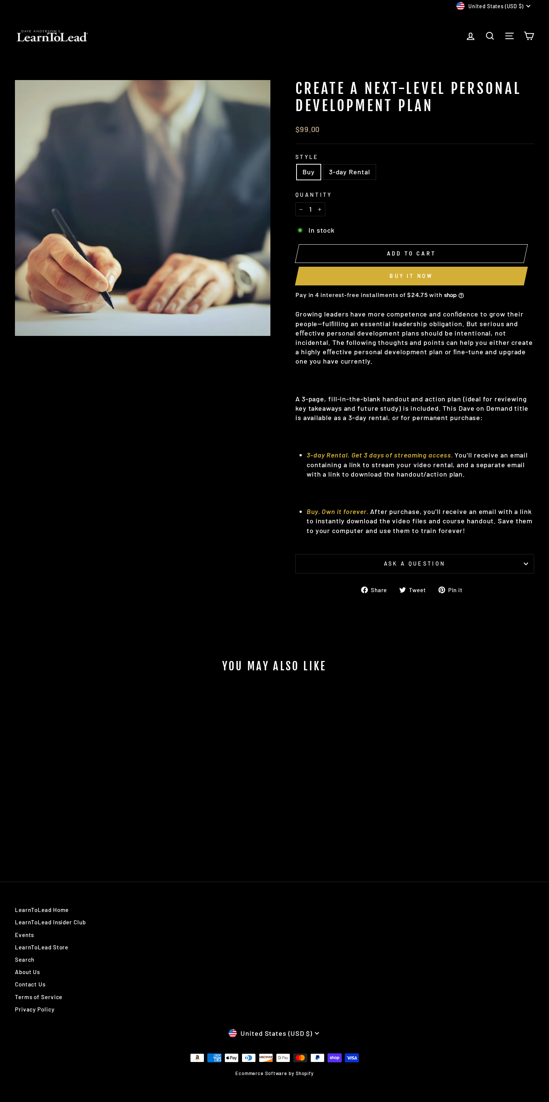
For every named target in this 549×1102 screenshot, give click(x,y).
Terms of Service (38, 997)
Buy (309, 172)
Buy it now (411, 276)
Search (24, 959)
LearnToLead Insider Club (50, 922)
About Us (27, 971)
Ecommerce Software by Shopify (274, 1073)
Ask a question (415, 563)
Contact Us (30, 984)
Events (24, 934)
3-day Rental (349, 172)
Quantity (313, 195)
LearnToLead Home (42, 909)
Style (307, 157)
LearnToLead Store (41, 947)
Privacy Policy (35, 1009)
